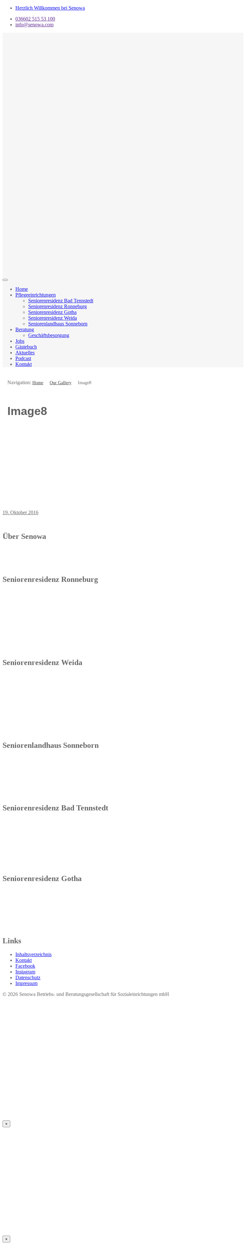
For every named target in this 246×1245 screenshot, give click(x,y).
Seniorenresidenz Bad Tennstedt (60, 300)
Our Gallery (60, 382)
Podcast (23, 358)
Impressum (26, 983)
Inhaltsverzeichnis (33, 954)
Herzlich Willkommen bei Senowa (50, 8)
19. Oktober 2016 (20, 512)
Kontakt (23, 364)
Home (21, 289)
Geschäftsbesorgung (48, 335)
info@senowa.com (34, 24)
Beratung (24, 329)
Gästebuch (26, 347)
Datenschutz (27, 977)
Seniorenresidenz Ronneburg (57, 306)
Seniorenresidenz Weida (52, 318)
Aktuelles (25, 352)
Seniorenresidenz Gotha (52, 312)
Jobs (19, 341)
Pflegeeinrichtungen (35, 295)
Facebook (25, 966)
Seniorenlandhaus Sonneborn (57, 323)
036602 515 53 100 (35, 19)
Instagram (25, 971)
